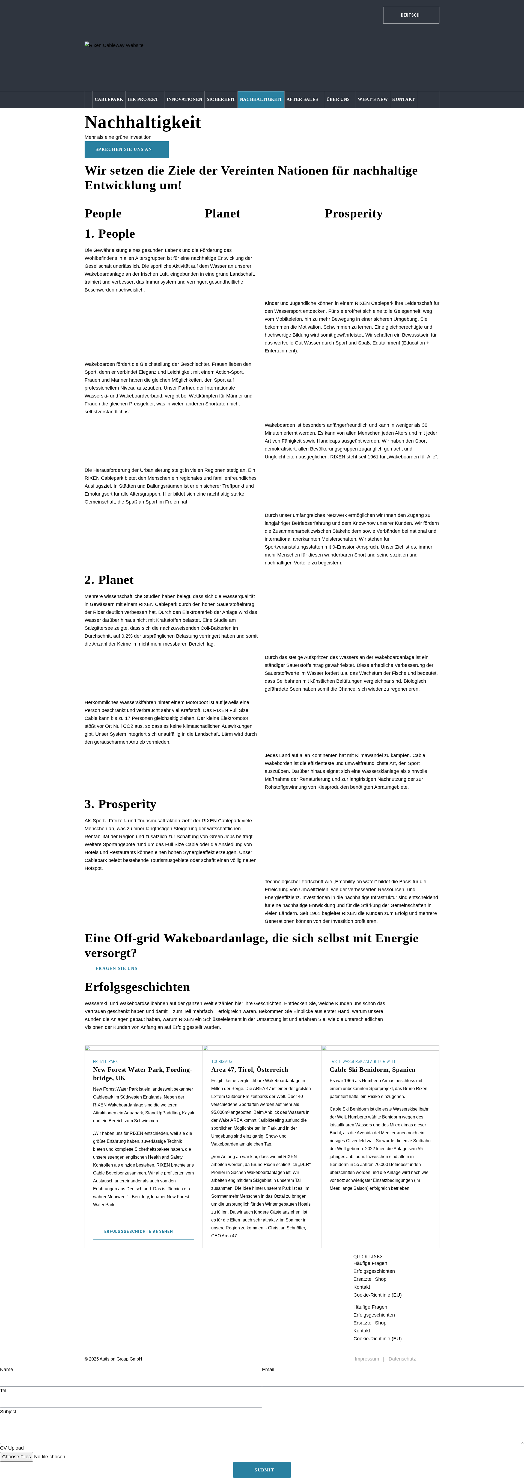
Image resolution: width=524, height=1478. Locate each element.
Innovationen (185, 99)
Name (6, 1369)
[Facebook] (127, 1268)
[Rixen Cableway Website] (114, 46)
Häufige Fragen (370, 1263)
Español (398, 70)
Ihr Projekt (143, 99)
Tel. (4, 1390)
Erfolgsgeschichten (374, 1271)
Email (268, 1369)
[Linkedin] (144, 1268)
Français (399, 60)
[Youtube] (94, 1268)
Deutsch (398, 50)
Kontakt (403, 99)
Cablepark (109, 99)
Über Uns (338, 99)
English (398, 39)
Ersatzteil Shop (369, 1279)
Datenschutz (402, 1359)
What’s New (373, 99)
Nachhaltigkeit (261, 99)
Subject (8, 1411)
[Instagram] (111, 1268)
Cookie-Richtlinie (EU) (377, 1295)
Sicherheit (221, 99)
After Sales (302, 99)
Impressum (367, 1359)
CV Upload (12, 1448)
